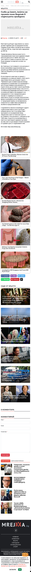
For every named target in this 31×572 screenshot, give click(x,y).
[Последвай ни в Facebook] (15, 530)
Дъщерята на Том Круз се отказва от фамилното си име (15, 398)
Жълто (7, 5)
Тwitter (22, 276)
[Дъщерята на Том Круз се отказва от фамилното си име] (15, 394)
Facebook (6, 276)
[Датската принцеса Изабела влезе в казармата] (15, 355)
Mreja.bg (4, 38)
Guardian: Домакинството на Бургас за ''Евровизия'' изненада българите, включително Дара (15, 299)
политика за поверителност (18, 566)
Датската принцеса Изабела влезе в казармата (12, 359)
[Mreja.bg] (15, 524)
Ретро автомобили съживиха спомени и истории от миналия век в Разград (14, 377)
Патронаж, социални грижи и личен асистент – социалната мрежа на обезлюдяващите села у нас (22, 469)
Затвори (12, 569)
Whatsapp (6, 279)
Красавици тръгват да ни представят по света (15, 340)
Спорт (15, 546)
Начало (2, 5)
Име (2, 419)
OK (20, 569)
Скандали (15, 542)
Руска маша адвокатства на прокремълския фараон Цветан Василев (20, 493)
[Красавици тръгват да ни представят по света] (15, 335)
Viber (14, 276)
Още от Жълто (8, 286)
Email (2, 425)
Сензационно (15, 544)
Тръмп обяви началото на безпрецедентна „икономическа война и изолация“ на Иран (22, 506)
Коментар (4, 431)
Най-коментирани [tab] (17, 461)
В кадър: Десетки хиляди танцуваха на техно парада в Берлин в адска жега (14, 319)
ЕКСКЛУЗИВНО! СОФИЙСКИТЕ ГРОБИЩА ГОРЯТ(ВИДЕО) (19, 480)
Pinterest (16, 279)
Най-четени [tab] (6, 461)
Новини (15, 537)
